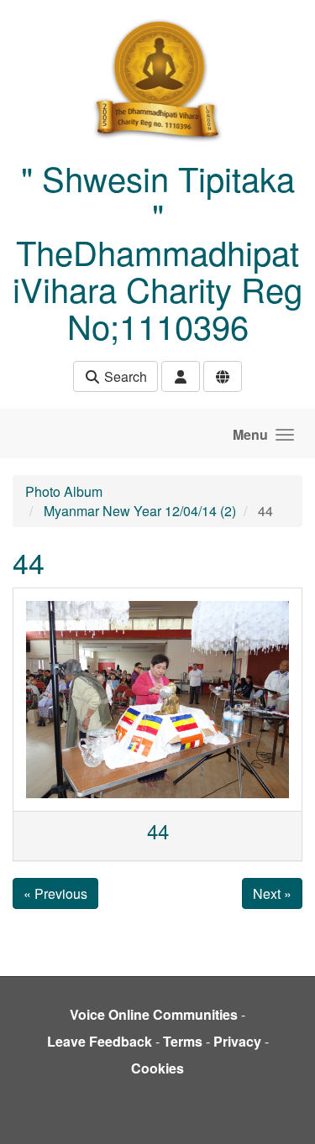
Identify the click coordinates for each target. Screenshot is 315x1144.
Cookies (157, 1068)
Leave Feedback (99, 1041)
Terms (182, 1041)
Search (124, 376)
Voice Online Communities (154, 1014)
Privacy (237, 1041)
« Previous (55, 893)
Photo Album (63, 491)
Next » (272, 893)
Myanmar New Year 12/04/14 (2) (140, 510)
